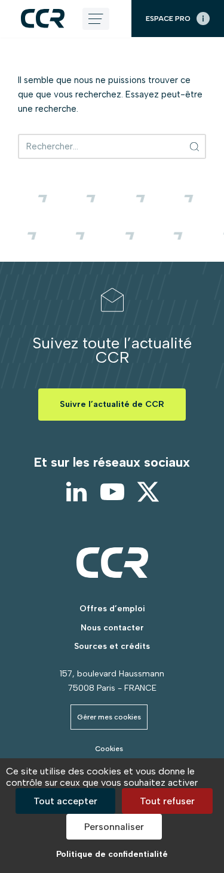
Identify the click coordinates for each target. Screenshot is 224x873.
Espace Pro (168, 18)
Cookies (109, 749)
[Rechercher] (195, 146)
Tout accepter (65, 801)
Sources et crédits (112, 646)
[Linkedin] (76, 492)
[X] (148, 492)
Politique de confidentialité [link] (112, 854)
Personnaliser (114, 826)
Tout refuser (167, 801)
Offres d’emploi (112, 609)
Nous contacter (112, 628)
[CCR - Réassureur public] (43, 18)
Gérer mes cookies (109, 717)
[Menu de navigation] (95, 19)
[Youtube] (112, 492)
